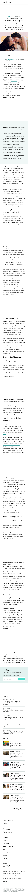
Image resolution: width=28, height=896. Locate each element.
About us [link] (5, 871)
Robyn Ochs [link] (14, 81)
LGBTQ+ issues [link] (14, 478)
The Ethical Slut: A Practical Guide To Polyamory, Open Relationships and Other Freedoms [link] (13, 444)
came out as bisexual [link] (17, 175)
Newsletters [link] (7, 832)
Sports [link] (5, 826)
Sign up (21, 679)
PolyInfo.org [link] (6, 448)
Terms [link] (4, 873)
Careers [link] (23, 871)
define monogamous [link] (11, 323)
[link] (7, 2)
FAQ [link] (15, 871)
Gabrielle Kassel (11, 59)
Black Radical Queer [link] (8, 452)
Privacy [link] (8, 873)
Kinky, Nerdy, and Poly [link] (15, 450)
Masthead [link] (10, 871)
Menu (24, 2)
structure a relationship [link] (16, 200)
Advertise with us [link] (14, 875)
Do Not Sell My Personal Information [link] (12, 878)
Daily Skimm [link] (8, 820)
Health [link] (5, 823)
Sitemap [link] (5, 883)
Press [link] (18, 871)
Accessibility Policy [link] (16, 873)
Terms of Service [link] (10, 893)
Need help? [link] (5, 881)
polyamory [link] (15, 193)
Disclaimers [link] (6, 875)
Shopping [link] (6, 829)
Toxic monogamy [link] (7, 610)
